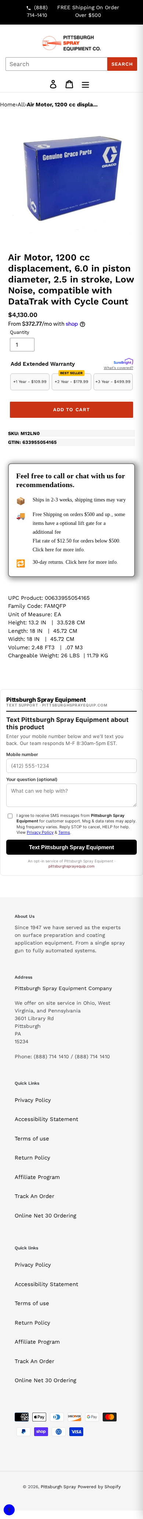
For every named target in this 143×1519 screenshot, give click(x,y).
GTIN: (32, 442)
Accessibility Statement (46, 1119)
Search (122, 64)
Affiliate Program (37, 1177)
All (21, 104)
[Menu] (85, 84)
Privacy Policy (33, 1100)
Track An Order (34, 1196)
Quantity (19, 332)
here (49, 549)
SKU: (24, 433)
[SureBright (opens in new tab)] (123, 361)
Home (8, 104)
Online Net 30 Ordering (45, 1215)
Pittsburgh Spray (58, 1486)
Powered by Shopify (99, 1486)
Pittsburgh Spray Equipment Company (63, 988)
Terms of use (32, 1138)
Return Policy (32, 1157)
